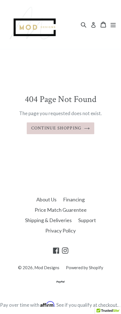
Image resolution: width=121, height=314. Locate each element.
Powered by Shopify (84, 267)
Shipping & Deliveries (48, 220)
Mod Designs (46, 267)
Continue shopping (56, 128)
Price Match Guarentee (61, 210)
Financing (74, 199)
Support (87, 220)
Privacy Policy (60, 230)
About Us (46, 199)
